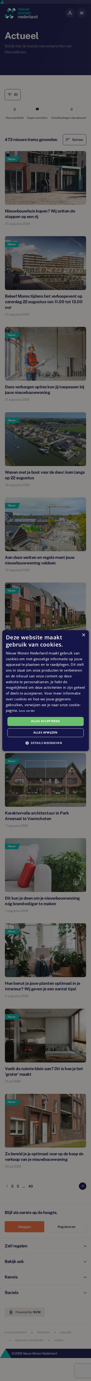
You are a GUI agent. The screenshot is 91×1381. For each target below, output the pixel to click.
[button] (45, 742)
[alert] (45, 690)
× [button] (83, 635)
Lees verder (27, 711)
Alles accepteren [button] (45, 721)
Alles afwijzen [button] (45, 732)
